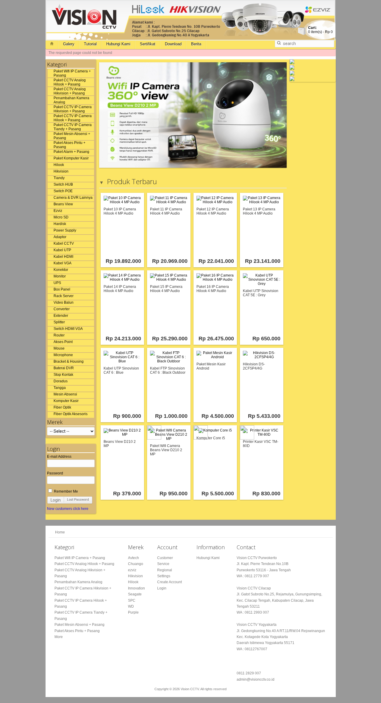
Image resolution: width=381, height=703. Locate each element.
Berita (196, 44)
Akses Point (63, 342)
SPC (131, 600)
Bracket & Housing (69, 361)
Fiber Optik (62, 407)
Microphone (63, 355)
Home (60, 532)
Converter (62, 309)
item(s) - (320, 30)
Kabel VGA (62, 263)
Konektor (61, 270)
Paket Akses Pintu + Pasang (69, 145)
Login (56, 500)
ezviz (132, 570)
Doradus (61, 381)
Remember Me (65, 491)
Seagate (135, 594)
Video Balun (64, 302)
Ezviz (58, 211)
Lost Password (78, 500)
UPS (57, 283)
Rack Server (64, 296)
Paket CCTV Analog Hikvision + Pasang (70, 91)
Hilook (59, 165)
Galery (68, 44)
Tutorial (90, 44)
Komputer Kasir (66, 401)
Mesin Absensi (65, 394)
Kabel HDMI (63, 256)
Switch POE (63, 191)
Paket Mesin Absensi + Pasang (72, 136)
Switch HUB (63, 184)
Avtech (133, 558)
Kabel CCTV (64, 243)
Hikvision (61, 171)
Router (59, 335)
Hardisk (60, 224)
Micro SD (61, 217)
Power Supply (65, 230)
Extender (61, 316)
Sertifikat (147, 44)
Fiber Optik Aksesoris (71, 414)
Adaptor (60, 237)
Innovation (136, 588)
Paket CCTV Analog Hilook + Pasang (70, 82)
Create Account (169, 582)
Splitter (59, 322)
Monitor (60, 276)
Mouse (59, 348)
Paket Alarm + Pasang (71, 152)
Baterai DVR (64, 368)
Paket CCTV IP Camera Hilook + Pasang (73, 118)
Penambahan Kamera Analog (71, 100)
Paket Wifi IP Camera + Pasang (72, 73)
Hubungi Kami (118, 44)
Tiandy (59, 178)
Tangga (60, 388)
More (58, 637)
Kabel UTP (62, 250)
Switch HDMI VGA (68, 329)
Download (173, 44)
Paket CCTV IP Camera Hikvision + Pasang (73, 109)
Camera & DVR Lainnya (73, 197)
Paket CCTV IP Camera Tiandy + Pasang (73, 127)
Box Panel (62, 289)
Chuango (135, 564)
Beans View (63, 204)
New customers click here (67, 509)
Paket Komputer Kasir (71, 158)
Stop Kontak (63, 375)
